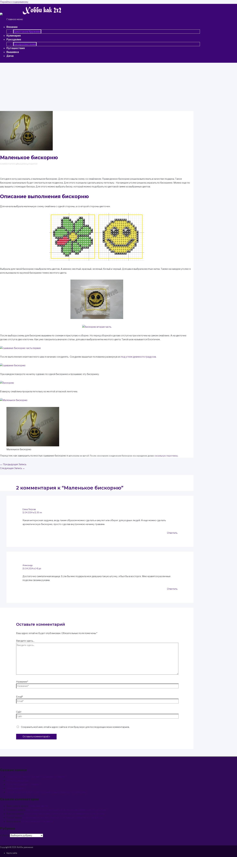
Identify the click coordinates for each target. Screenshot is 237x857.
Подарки (33, 164)
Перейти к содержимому (14, 1)
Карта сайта (11, 853)
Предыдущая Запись (13, 464)
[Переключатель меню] (29, 27)
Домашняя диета (15, 788)
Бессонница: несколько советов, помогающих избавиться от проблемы (46, 792)
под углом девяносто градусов (138, 356)
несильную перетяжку (166, 455)
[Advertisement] (118, 86)
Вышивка (23, 164)
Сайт (18, 711)
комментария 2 (8, 164)
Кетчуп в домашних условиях (22, 784)
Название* (22, 681)
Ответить (172, 532)
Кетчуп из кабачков (17, 780)
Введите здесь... (25, 640)
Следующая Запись (12, 468)
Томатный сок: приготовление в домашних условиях (35, 776)
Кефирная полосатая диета (37, 821)
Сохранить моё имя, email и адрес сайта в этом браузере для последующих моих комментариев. (75, 727)
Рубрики (5, 835)
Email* (19, 696)
